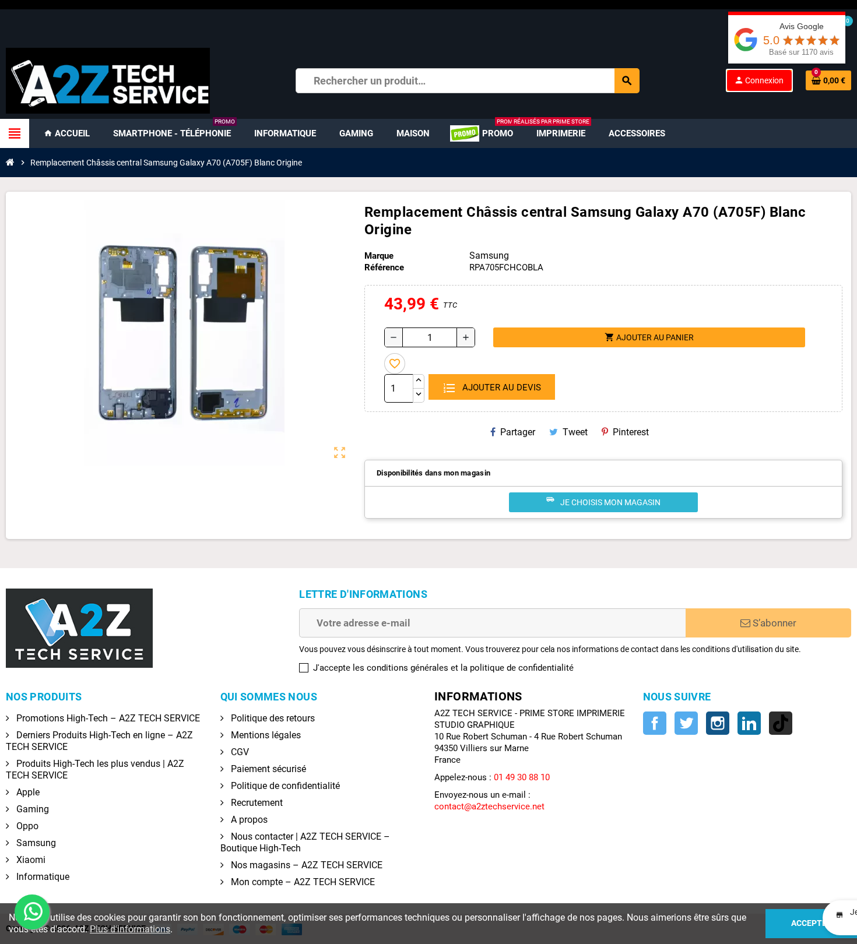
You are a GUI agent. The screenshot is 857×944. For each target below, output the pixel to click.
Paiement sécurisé (267, 768)
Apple (27, 792)
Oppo (26, 826)
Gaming (31, 809)
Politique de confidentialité (284, 785)
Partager (517, 432)
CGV (239, 752)
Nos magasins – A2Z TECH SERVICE (305, 865)
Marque (379, 256)
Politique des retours (272, 718)
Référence (384, 267)
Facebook (654, 723)
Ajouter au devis (500, 387)
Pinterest (631, 432)
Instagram (717, 723)
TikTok (780, 723)
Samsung (35, 842)
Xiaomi (29, 859)
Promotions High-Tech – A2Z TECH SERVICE (107, 718)
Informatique (41, 876)
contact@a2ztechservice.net (489, 806)
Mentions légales (265, 735)
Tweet (575, 432)
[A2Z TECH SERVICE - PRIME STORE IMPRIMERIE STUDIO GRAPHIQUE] (108, 80)
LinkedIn (749, 723)
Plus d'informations (130, 929)
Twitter (686, 723)
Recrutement (256, 802)
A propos (248, 819)
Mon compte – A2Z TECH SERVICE (302, 881)
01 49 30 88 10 (522, 777)
